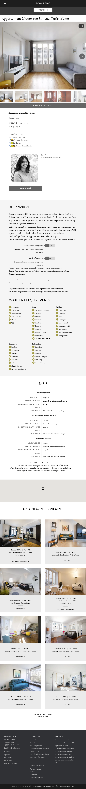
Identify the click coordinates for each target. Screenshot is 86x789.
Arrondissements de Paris (64, 748)
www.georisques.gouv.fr (26, 283)
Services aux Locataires (63, 740)
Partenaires (8, 760)
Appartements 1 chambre (64, 754)
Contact (7, 752)
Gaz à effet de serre (36, 258)
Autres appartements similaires (43, 715)
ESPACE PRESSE (10, 763)
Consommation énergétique (33, 245)
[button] (82, 56)
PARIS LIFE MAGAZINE (37, 765)
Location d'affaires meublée (65, 743)
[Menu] (6, 3)
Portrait (32, 772)
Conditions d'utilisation (42, 786)
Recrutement (9, 757)
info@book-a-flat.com (12, 748)
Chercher (43, 10)
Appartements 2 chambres (64, 757)
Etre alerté (25, 188)
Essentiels (33, 774)
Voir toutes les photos (43, 105)
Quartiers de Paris (61, 745)
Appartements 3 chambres (64, 760)
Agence (7, 754)
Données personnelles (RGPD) (63, 786)
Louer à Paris (34, 751)
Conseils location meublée (39, 748)
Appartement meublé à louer (40, 743)
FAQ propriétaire (36, 745)
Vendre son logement (37, 757)
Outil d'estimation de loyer (39, 754)
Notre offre (34, 740)
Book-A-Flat (43, 3)
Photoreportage (35, 769)
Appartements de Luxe (63, 751)
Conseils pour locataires (64, 763)
